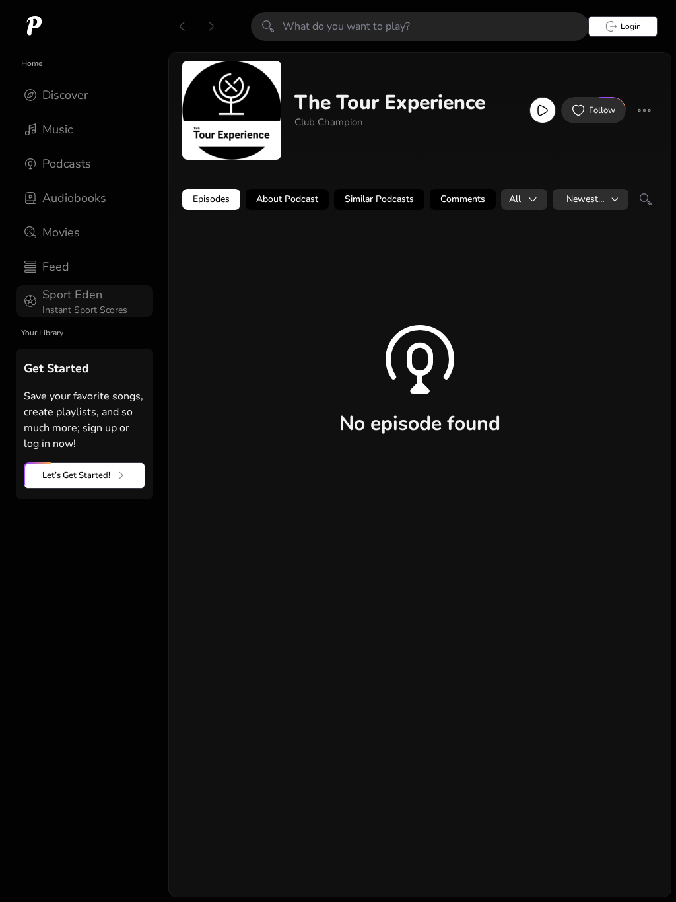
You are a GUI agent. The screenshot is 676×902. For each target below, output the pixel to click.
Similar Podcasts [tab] (379, 199)
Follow (602, 110)
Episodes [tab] (211, 199)
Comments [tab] (462, 199)
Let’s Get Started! (76, 475)
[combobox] (524, 199)
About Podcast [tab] (287, 199)
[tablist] (420, 199)
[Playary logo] (34, 26)
